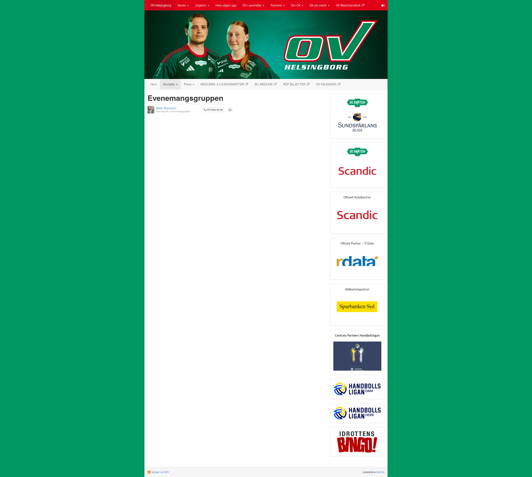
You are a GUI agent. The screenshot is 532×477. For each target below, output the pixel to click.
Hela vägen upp (226, 5)
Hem (154, 84)
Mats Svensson (166, 108)
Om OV (296, 5)
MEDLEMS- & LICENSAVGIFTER (223, 84)
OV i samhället (252, 5)
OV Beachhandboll (348, 5)
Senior (182, 5)
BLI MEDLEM (264, 84)
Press (188, 84)
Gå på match (319, 5)
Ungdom (201, 5)
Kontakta (169, 84)
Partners (277, 5)
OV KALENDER (326, 84)
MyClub (380, 472)
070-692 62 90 (214, 109)
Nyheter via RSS (160, 472)
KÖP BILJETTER (294, 84)
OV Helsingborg (161, 5)
